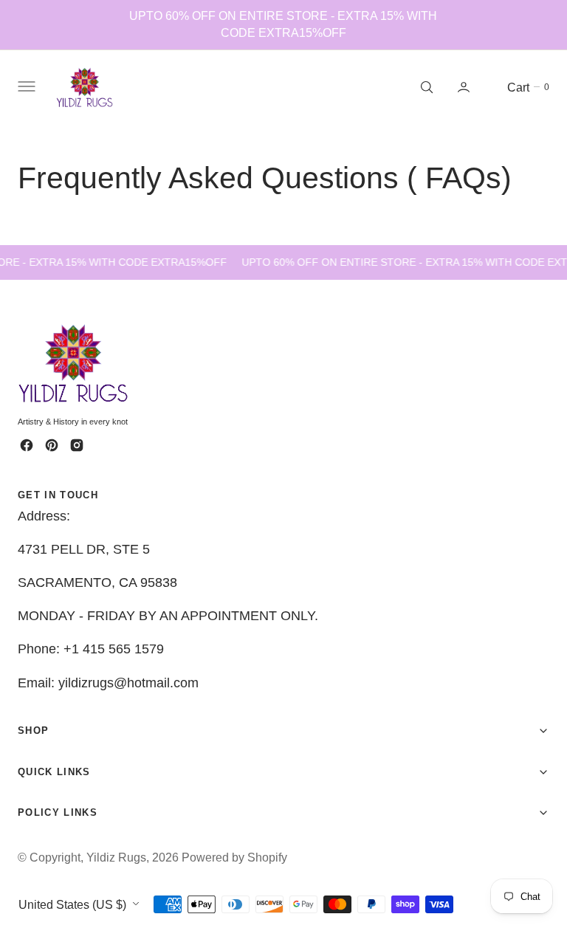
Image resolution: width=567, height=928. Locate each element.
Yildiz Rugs (116, 857)
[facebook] (26, 445)
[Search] (425, 87)
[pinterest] (52, 445)
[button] (25, 87)
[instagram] (77, 445)
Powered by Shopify (234, 857)
